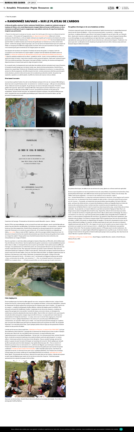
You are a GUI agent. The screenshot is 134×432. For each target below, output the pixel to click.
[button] (4, 8)
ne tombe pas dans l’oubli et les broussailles (23, 348)
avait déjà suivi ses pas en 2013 (39, 40)
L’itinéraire (71, 242)
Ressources (43, 7)
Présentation (23, 7)
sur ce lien (12, 232)
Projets (33, 7)
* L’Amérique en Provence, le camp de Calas (80, 237)
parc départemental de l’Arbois (40, 36)
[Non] (132, 429)
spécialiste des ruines (56, 352)
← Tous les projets (10, 16)
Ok (121, 429)
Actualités (11, 7)
